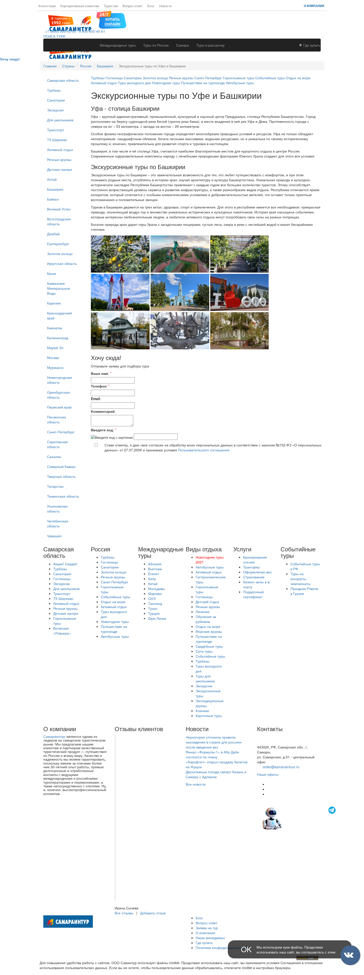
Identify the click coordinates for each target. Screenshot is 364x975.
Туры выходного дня (134, 82)
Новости (165, 6)
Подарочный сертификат (253, 594)
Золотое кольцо (60, 253)
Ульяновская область (57, 508)
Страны (68, 65)
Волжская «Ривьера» (62, 631)
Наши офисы (267, 774)
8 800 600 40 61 (270, 742)
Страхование (253, 576)
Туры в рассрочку (210, 45)
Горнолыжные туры (238, 77)
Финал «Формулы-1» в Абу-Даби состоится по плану (212, 754)
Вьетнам (155, 568)
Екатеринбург (58, 243)
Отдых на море (298, 77)
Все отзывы (124, 912)
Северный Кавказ (61, 466)
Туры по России (156, 45)
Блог (151, 6)
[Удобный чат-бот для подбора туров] (299, 817)
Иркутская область (62, 263)
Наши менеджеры (210, 937)
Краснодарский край (59, 315)
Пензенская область (56, 419)
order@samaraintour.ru (281, 766)
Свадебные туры (209, 646)
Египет (153, 573)
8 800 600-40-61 (91, 31)
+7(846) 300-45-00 (272, 737)
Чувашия (54, 535)
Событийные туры (270, 77)
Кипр (152, 578)
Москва (53, 357)
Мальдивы (156, 588)
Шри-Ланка (157, 618)
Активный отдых (60, 149)
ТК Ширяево (57, 139)
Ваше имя (99, 373)
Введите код (102, 429)
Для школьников (60, 119)
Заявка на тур (207, 927)
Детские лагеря (59, 169)
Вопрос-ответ (133, 6)
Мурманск (55, 367)
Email (95, 398)
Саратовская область (57, 444)
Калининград (57, 337)
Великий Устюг (59, 208)
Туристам (111, 6)
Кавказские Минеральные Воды (58, 288)
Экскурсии (55, 109)
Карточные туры (209, 715)
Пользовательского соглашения (204, 449)
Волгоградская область (59, 221)
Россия (85, 65)
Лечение (202, 611)
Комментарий (103, 411)
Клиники (202, 710)
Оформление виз (257, 571)
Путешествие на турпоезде (203, 82)
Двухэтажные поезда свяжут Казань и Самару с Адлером (216, 774)
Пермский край (59, 407)
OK (246, 949)
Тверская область (61, 476)
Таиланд (155, 603)
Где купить (311, 45)
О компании (314, 5)
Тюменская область (63, 496)
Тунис (152, 608)
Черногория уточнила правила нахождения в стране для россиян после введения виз (214, 742)
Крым (51, 273)
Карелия (54, 303)
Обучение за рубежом (206, 619)
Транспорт (55, 129)
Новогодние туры (166, 82)
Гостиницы (114, 77)
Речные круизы (59, 159)
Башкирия (105, 65)
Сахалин (54, 456)
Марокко (155, 593)
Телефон (98, 386)
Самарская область (63, 80)
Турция (154, 613)
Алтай (52, 179)
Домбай (53, 233)
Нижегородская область (59, 380)
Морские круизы (209, 631)
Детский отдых (207, 601)
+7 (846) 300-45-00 (59, 31)
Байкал (53, 199)
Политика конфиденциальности (221, 947)
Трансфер (251, 566)
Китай (152, 583)
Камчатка (54, 327)
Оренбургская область (58, 395)
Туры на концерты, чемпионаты (300, 578)
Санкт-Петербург (61, 431)
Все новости (196, 784)
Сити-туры (204, 651)
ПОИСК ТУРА (54, 36)
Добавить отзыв (152, 912)
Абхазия (154, 563)
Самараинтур (54, 736)
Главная (50, 65)
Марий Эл (55, 347)
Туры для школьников (205, 678)
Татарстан (55, 486)
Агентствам (47, 6)
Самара (182, 45)
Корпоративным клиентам (79, 6)
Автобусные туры (240, 82)
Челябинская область (57, 523)
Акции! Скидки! (65, 563)
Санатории (56, 100)
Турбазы (54, 90)
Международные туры (118, 45)
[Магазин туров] (111, 19)
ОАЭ (152, 598)
